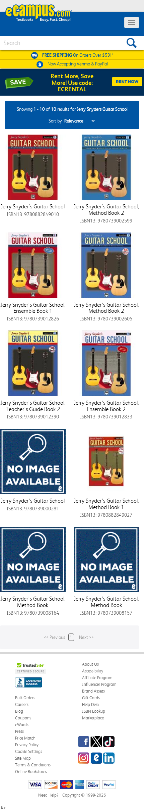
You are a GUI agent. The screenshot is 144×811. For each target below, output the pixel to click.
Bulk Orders (25, 697)
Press (19, 731)
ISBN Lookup (93, 711)
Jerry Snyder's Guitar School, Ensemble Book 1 (32, 307)
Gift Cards (91, 697)
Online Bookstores (31, 771)
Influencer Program (99, 684)
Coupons (23, 717)
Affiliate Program (97, 677)
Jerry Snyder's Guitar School (33, 206)
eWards (21, 724)
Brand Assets (93, 691)
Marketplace (93, 717)
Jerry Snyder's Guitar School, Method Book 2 (106, 209)
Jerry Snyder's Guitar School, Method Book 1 (106, 503)
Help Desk (90, 704)
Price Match (25, 738)
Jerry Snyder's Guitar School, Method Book (32, 601)
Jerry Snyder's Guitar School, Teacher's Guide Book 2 (32, 405)
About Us (90, 664)
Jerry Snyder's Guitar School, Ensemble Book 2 (106, 405)
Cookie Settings (28, 751)
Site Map (23, 758)
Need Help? (48, 795)
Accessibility (92, 670)
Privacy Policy (27, 744)
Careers (21, 704)
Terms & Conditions (33, 764)
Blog (19, 711)
